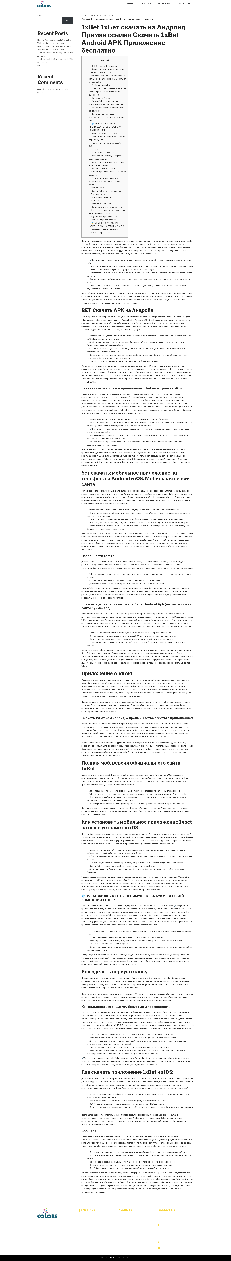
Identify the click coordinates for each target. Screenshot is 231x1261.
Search (40, 15)
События (95, 149)
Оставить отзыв (98, 200)
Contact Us (83, 1233)
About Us (82, 1223)
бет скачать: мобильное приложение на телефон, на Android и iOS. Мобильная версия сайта (107, 78)
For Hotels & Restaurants (130, 1228)
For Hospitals (124, 1233)
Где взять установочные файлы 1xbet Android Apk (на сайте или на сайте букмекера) (107, 91)
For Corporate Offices (129, 1223)
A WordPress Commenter (49, 89)
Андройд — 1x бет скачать (103, 168)
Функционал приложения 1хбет (105, 216)
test (39, 65)
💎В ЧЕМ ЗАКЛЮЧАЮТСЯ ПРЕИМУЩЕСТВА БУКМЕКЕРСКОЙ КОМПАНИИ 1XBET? (105, 127)
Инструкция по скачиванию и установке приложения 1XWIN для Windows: (104, 181)
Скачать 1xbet (97, 188)
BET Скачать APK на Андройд (105, 66)
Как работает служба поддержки (106, 207)
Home (80, 1218)
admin (84, 15)
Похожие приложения (101, 197)
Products (82, 1228)
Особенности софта (100, 85)
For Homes (123, 1238)
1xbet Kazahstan (110, 15)
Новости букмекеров (101, 204)
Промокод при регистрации (104, 220)
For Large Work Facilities (130, 1218)
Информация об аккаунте (103, 152)
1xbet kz (91, 382)
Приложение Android (100, 98)
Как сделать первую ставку (104, 133)
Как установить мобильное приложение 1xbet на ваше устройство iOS (106, 117)
